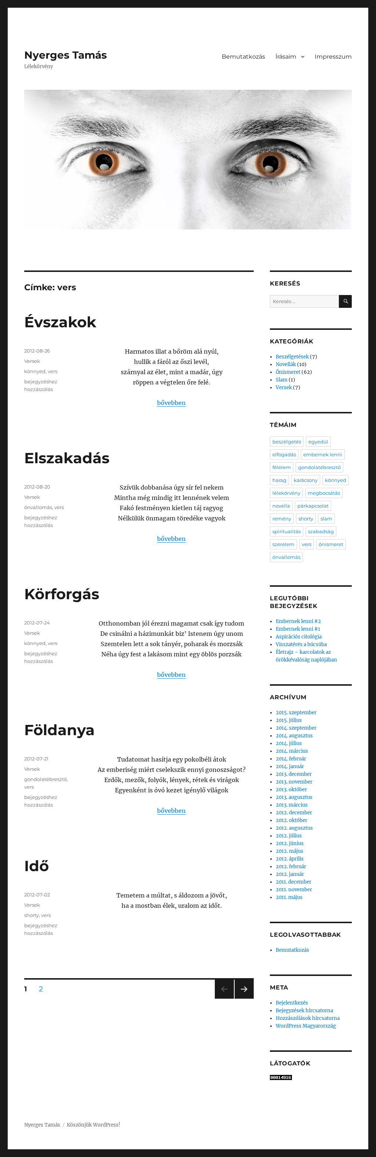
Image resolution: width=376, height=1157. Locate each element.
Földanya (59, 730)
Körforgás (61, 594)
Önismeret (288, 372)
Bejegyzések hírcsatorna (304, 1010)
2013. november (294, 782)
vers (52, 371)
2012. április (290, 859)
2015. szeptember (296, 713)
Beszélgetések (292, 357)
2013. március (292, 805)
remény (281, 519)
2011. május (289, 897)
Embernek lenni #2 (298, 621)
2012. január (290, 874)
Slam (282, 380)
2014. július (289, 743)
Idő (36, 866)
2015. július (289, 720)
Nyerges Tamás (65, 55)
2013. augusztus (294, 797)
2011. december (293, 882)
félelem (281, 467)
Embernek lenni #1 (298, 629)
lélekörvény (286, 493)
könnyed (35, 371)
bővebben (171, 402)
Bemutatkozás (243, 56)
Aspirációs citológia (299, 637)
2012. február (291, 866)
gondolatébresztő (45, 779)
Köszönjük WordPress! (93, 1125)
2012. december (294, 813)
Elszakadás (66, 458)
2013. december (294, 774)
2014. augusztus (294, 736)
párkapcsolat (313, 506)
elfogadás (284, 454)
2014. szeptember (296, 728)
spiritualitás (286, 531)
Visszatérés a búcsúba (301, 644)
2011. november (294, 890)
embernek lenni (322, 454)
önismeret (331, 544)
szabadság (321, 531)
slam (326, 519)
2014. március (292, 751)
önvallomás (38, 507)
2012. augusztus (294, 828)
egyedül (318, 442)
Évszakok (60, 322)
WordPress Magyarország (306, 1026)
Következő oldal (244, 998)
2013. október (291, 789)
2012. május (289, 851)
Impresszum (333, 56)
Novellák (286, 364)
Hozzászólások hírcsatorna (308, 1018)
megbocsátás (324, 493)
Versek (32, 361)
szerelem (283, 544)
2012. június (290, 843)
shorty (31, 915)
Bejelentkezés (292, 1003)
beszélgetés (286, 442)
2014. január (290, 766)
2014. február (291, 759)
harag (279, 480)
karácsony (306, 480)
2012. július (289, 836)
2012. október (291, 820)
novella (281, 506)
